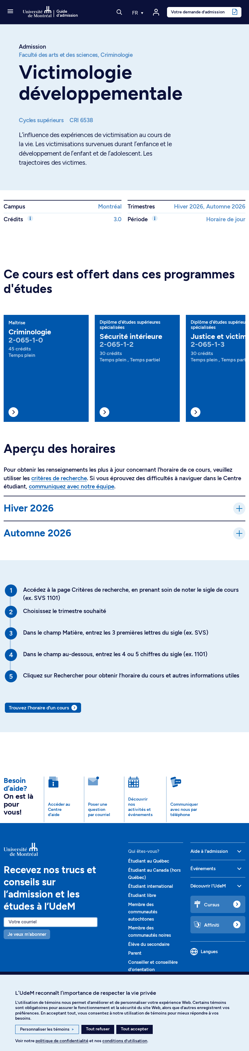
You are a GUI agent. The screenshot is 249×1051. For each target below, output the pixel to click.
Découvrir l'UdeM (208, 886)
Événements (203, 868)
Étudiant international (150, 886)
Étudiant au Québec (148, 861)
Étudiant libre (142, 895)
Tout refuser (98, 1029)
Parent (135, 953)
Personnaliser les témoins (47, 1029)
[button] (10, 12)
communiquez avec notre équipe (71, 486)
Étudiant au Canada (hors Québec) (154, 873)
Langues (209, 951)
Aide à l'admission (209, 851)
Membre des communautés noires (149, 931)
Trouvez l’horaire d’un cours (39, 708)
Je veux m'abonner (27, 934)
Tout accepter (134, 1029)
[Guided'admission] (62, 849)
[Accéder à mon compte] (156, 12)
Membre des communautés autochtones (142, 912)
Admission (32, 46)
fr (135, 13)
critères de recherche (59, 478)
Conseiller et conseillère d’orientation (153, 966)
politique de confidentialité (62, 1040)
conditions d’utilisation (124, 1040)
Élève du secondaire (148, 944)
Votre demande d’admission (198, 12)
